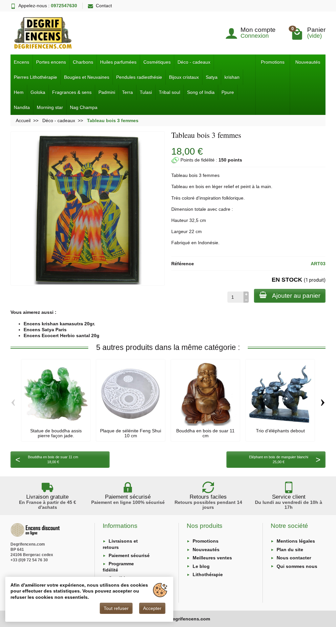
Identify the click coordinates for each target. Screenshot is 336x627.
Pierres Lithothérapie (35, 77)
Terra (127, 92)
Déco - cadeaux (194, 62)
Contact (104, 5)
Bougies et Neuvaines (86, 77)
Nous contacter (294, 557)
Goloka (38, 92)
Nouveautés (307, 62)
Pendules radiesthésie (139, 77)
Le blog (201, 566)
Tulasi (146, 92)
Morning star (50, 107)
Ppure (227, 92)
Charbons (83, 62)
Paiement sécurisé (129, 555)
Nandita (22, 107)
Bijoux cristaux (184, 77)
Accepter (152, 608)
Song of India (201, 92)
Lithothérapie (208, 574)
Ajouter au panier (296, 295)
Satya (212, 77)
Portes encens (51, 62)
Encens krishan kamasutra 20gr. (59, 323)
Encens (21, 62)
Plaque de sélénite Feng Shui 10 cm (130, 433)
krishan (232, 77)
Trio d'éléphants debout (280, 430)
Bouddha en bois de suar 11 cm (205, 433)
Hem (19, 92)
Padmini (106, 92)
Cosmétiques (157, 62)
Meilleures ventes (212, 557)
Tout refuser (116, 608)
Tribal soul (169, 92)
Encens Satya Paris (45, 329)
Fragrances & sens (72, 92)
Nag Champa (83, 107)
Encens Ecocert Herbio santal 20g (61, 335)
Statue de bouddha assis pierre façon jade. (56, 433)
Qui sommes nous (297, 566)
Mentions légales (296, 541)
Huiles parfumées (118, 62)
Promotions (272, 62)
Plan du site (290, 549)
